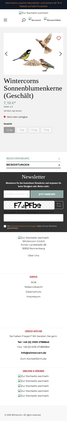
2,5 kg (9, 129)
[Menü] (5, 20)
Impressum (34, 296)
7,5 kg (34, 129)
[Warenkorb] (63, 18)
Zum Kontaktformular (33, 358)
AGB (33, 282)
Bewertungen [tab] (17, 164)
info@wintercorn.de (33, 352)
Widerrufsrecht (34, 287)
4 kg (22, 129)
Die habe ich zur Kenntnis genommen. (32, 227)
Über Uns (33, 255)
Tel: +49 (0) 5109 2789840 (33, 342)
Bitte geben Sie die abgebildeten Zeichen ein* (29, 212)
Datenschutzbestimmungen (23, 226)
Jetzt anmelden (47, 194)
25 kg (46, 129)
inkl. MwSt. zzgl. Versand (12, 111)
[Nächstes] (60, 54)
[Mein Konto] (34, 20)
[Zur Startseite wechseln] (33, 13)
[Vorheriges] (6, 54)
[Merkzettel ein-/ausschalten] (58, 38)
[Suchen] (23, 20)
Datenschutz (33, 291)
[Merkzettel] (52, 20)
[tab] (33, 159)
